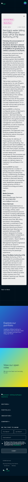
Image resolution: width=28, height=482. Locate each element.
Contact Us (6, 465)
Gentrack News (8, 19)
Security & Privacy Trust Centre (10, 463)
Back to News (5, 289)
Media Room (7, 23)
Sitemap (14, 465)
